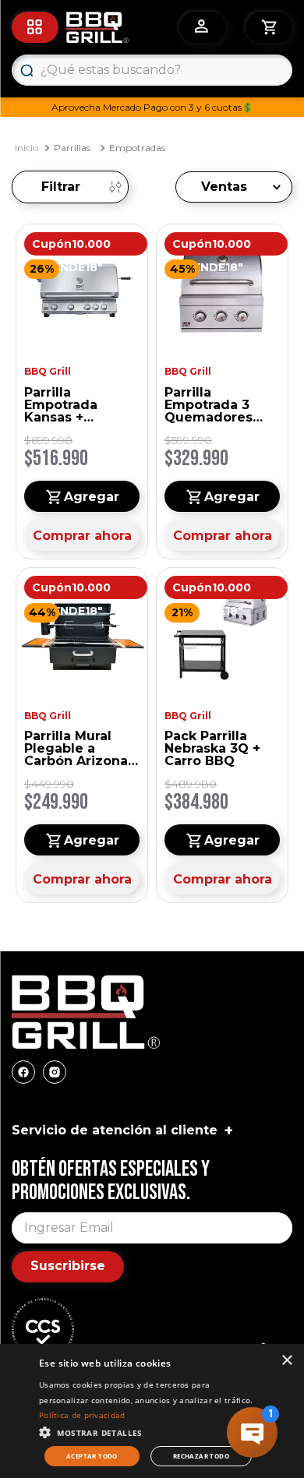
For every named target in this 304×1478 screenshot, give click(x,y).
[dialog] (152, 1411)
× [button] (286, 1361)
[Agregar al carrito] (82, 496)
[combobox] (152, 70)
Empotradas (137, 147)
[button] (148, 1431)
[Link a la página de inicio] (26, 148)
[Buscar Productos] (26, 70)
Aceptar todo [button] (92, 1456)
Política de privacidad (82, 1414)
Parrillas (72, 147)
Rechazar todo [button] (201, 1456)
